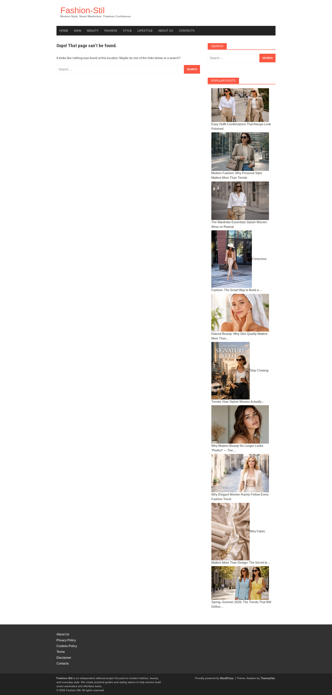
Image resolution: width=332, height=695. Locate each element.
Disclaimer (63, 657)
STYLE (127, 30)
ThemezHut (268, 678)
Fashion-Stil (82, 10)
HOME (63, 30)
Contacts (187, 30)
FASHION (110, 30)
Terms (60, 651)
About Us (165, 30)
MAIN (77, 30)
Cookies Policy (66, 646)
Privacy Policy (66, 640)
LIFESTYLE (145, 30)
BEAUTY (93, 30)
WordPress (226, 678)
